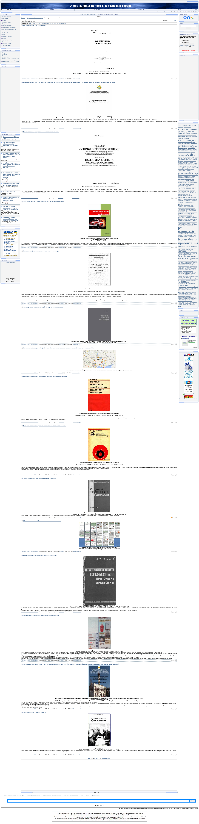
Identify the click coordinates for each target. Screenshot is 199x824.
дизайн (193, 287)
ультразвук (181, 250)
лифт (190, 170)
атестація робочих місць (187, 125)
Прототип (189, 293)
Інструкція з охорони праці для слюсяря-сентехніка (11, 184)
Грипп (179, 294)
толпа (182, 294)
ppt (180, 204)
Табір (189, 269)
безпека (194, 166)
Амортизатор (181, 149)
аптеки (185, 219)
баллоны (187, 272)
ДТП (183, 188)
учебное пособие (187, 254)
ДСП (194, 236)
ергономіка (181, 253)
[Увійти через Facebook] (188, 17)
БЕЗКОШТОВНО (192, 163)
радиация (193, 248)
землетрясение (182, 283)
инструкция (186, 146)
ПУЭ (194, 210)
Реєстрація (141, 9)
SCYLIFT (187, 302)
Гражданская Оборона (184, 187)
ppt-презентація (186, 229)
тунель (187, 149)
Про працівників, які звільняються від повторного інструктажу (10, 144)
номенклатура (188, 182)
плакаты (185, 166)
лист (193, 179)
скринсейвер (181, 194)
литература (181, 189)
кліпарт (194, 280)
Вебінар (180, 292)
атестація (180, 152)
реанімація (184, 293)
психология (181, 220)
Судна (189, 283)
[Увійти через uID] (185, 17)
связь (179, 199)
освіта (190, 154)
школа (183, 282)
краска (189, 292)
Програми (190, 233)
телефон (186, 264)
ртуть (189, 199)
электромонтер (193, 261)
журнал (180, 127)
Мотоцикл (194, 292)
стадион (180, 271)
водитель (186, 189)
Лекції (188, 167)
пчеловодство (182, 225)
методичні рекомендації (185, 235)
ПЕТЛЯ (193, 148)
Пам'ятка (193, 152)
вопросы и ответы (183, 223)
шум (192, 205)
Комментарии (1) (77, 422)
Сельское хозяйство (191, 211)
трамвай (195, 267)
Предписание (191, 304)
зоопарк (192, 191)
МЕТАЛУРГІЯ (182, 252)
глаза (179, 248)
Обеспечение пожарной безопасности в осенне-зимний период (42, 521)
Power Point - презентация (190, 298)
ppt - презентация (191, 252)
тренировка (181, 208)
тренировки (189, 280)
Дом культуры (182, 289)
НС (197, 287)
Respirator (193, 269)
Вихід (179, 9)
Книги (184, 170)
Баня (183, 159)
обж (184, 280)
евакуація (181, 213)
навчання (181, 136)
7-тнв (187, 170)
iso (190, 224)
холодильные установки (190, 253)
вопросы (180, 288)
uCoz (102, 805)
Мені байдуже (185, 42)
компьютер (181, 264)
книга (195, 143)
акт (185, 127)
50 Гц (188, 288)
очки (196, 258)
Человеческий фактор (190, 294)
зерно (179, 306)
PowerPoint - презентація (187, 256)
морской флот (191, 290)
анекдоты (180, 146)
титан (191, 272)
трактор (187, 266)
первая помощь (183, 138)
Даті (30, 23)
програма (192, 176)
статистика (183, 258)
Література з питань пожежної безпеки (29, 78)
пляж (195, 233)
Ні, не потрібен (185, 40)
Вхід (196, 9)
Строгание (194, 217)
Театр (187, 225)
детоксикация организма (184, 287)
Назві (34, 23)
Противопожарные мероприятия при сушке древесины (40, 555)
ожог (183, 285)
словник (193, 268)
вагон (190, 267)
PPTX (180, 285)
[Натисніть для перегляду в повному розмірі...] (99, 116)
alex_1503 (61, 344)
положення (192, 129)
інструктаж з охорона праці (191, 164)
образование (188, 220)
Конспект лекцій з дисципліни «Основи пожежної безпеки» (41, 132)
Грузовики (180, 161)
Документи (181, 268)
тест (193, 177)
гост (191, 172)
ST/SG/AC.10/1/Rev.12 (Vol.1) (189, 158)
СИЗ (188, 191)
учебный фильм (182, 206)
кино (179, 176)
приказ (189, 166)
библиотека (190, 297)
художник (184, 205)
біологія (183, 248)
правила (183, 129)
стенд (190, 258)
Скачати (180, 167)
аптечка (193, 192)
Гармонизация (194, 288)
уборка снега (183, 236)
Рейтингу (38, 23)
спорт (185, 250)
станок (194, 220)
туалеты (180, 298)
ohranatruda (61, 78)
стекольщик (184, 199)
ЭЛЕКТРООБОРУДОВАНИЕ (185, 210)
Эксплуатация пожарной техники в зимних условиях (39, 478)
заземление (187, 208)
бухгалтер (194, 224)
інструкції (180, 145)
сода (187, 282)
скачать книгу (187, 142)
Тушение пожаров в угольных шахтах (35, 712)
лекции (180, 166)
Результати (182, 45)
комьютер (193, 197)
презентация (184, 197)
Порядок (180, 155)
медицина (182, 202)
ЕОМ (184, 155)
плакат (194, 187)
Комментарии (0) (76, 78)
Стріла (189, 148)
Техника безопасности (191, 159)
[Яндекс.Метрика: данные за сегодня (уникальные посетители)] (10, 263)
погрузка (180, 192)
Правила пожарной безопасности (187, 175)
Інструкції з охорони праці (186, 131)
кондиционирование (192, 262)
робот (179, 293)
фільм (184, 259)
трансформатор (182, 297)
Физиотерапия (182, 214)
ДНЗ (179, 282)
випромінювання (188, 249)
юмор (190, 149)
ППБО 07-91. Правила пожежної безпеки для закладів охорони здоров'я (11, 208)
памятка (193, 208)
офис (194, 209)
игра (184, 209)
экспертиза (189, 195)
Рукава (187, 263)
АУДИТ (189, 250)
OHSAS (180, 296)
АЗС (190, 192)
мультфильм (186, 145)
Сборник (195, 222)
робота (195, 146)
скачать (180, 142)
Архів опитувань (190, 45)
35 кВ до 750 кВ (186, 296)
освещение (194, 200)
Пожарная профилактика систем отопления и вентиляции (41, 251)
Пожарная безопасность (185, 215)
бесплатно (181, 164)
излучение (181, 249)
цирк (185, 191)
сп (190, 219)
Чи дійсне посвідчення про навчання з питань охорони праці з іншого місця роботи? (11, 155)
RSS (196, 11)
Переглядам (62, 23)
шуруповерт (184, 150)
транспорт (181, 181)
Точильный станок (192, 150)
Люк (179, 150)
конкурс (185, 288)
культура (190, 181)
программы (181, 179)
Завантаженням (54, 23)
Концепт (188, 285)
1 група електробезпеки (191, 136)
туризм (188, 259)
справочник (192, 225)
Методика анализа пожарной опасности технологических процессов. (44, 426)
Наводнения (181, 263)
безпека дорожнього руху (185, 157)
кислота (188, 209)
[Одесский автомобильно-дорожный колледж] (188, 383)
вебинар (185, 292)
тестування (181, 177)
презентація (182, 212)
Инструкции (184, 143)
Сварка (180, 219)
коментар (187, 194)
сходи (193, 258)
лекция (190, 299)
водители (186, 134)
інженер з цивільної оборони (185, 162)
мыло (188, 205)
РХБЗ (194, 293)
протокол (188, 127)
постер (180, 188)
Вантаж (180, 148)
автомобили (187, 161)
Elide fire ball (181, 303)
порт (190, 264)
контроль (191, 263)
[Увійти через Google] (192, 17)
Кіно (197, 175)
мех (184, 277)
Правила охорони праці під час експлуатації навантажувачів (11, 198)
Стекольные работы (190, 188)
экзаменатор (187, 179)
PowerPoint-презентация (185, 275)
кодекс (185, 167)
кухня (191, 209)
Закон (188, 133)
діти (196, 268)
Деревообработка (182, 163)
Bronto (191, 302)
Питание (180, 209)
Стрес (186, 233)
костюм (180, 259)
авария (196, 167)
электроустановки (183, 173)
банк (187, 176)
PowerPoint (181, 233)
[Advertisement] (10, 99)
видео (192, 145)
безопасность (190, 216)
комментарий (182, 195)
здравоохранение (190, 202)
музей (194, 297)
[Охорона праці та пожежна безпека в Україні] (189, 324)
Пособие (183, 176)
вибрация (190, 236)
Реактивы (180, 290)
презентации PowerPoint (184, 217)
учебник (190, 143)
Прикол (195, 149)
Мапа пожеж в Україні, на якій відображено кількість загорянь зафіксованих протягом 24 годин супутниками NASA (58, 348)
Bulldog (195, 302)
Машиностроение (188, 222)
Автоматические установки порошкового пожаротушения (41, 615)
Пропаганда (187, 268)
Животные (186, 192)
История (187, 267)
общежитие (194, 219)
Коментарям (45, 23)
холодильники (186, 200)
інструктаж (192, 135)
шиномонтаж (186, 152)
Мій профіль (97, 9)
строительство (188, 185)
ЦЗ (193, 213)
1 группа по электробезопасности (184, 278)
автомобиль (181, 169)
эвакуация (191, 206)
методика (180, 254)
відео (196, 173)
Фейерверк (181, 185)
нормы (180, 159)
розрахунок (187, 213)
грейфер (185, 148)
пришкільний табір (183, 269)
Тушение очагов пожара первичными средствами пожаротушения (43, 201)
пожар (180, 170)
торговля (193, 161)
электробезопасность (187, 140)
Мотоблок (192, 266)
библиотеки (181, 182)
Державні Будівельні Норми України (188, 398)
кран (191, 146)
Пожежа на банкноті (9, 192)
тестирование (188, 177)
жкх (179, 236)
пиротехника (190, 184)
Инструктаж (194, 133)
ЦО (192, 213)
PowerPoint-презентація (187, 246)
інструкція (181, 133)
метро (192, 167)
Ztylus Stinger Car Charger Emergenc (186, 304)
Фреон (193, 283)
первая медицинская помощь (186, 224)
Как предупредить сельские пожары (34, 25)
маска (185, 290)
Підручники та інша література (88, 14)
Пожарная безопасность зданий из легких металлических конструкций (45, 376)
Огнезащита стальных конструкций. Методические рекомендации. (43, 307)
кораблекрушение (189, 169)
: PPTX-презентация (187, 299)
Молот (189, 223)
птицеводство (189, 289)
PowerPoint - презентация (188, 241)
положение (181, 134)
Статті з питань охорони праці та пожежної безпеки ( (10, 59)
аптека (194, 235)
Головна (52, 9)
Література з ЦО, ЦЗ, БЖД (9, 61)
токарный (180, 222)
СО (188, 219)
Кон (186, 248)
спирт (189, 248)
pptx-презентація (182, 262)
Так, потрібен (185, 39)
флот (187, 261)
